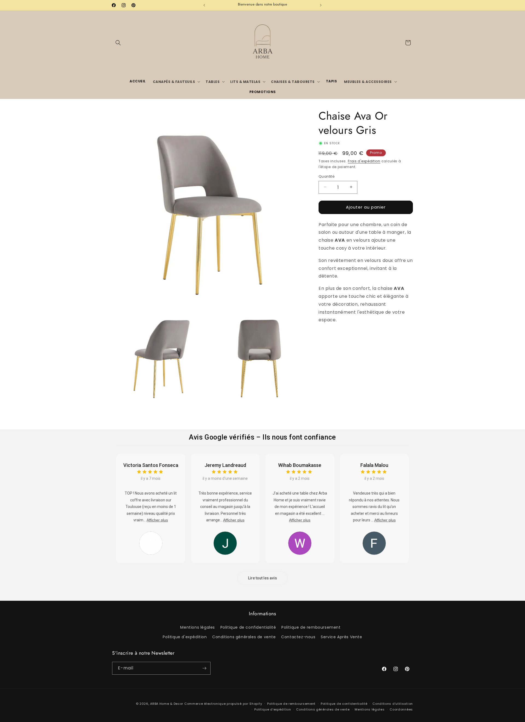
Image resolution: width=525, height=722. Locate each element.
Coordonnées (401, 709)
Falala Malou (374, 465)
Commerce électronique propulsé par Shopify (223, 703)
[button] (118, 43)
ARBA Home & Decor (166, 703)
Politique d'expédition (185, 637)
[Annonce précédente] (204, 5)
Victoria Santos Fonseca (150, 465)
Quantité (327, 176)
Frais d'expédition (364, 161)
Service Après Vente (341, 637)
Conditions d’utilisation (392, 703)
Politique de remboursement (311, 627)
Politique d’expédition (272, 709)
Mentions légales (197, 627)
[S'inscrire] (204, 668)
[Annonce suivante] (321, 5)
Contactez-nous (298, 637)
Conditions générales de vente (244, 637)
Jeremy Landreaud (225, 465)
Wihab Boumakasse (299, 465)
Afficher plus (157, 520)
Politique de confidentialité (248, 627)
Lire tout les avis (262, 578)
